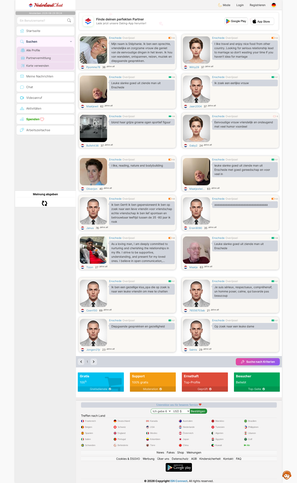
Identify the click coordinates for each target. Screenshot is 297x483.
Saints (193, 349)
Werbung (149, 458)
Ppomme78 (93, 67)
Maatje (193, 267)
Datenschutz (180, 458)
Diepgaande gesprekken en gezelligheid (138, 326)
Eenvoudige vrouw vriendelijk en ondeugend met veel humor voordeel (243, 124)
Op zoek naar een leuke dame (234, 326)
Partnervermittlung (38, 58)
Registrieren (257, 5)
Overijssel (128, 37)
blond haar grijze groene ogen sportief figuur (141, 122)
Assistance (287, 475)
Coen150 (91, 310)
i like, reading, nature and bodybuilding (137, 165)
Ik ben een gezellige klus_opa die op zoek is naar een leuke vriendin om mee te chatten (140, 289)
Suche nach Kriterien (260, 361)
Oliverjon (91, 188)
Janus (90, 228)
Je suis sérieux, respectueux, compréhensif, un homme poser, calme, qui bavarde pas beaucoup (243, 291)
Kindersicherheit (210, 458)
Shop (180, 452)
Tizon (89, 267)
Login (240, 5)
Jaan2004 (195, 106)
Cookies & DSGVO (128, 458)
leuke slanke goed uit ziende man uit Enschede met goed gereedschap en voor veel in (242, 170)
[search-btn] (69, 20)
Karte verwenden (37, 65)
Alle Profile (33, 50)
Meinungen (194, 452)
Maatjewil (92, 106)
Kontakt (228, 458)
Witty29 (194, 67)
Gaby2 (193, 145)
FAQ (238, 458)
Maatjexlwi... (197, 188)
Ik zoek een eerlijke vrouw (231, 83)
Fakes (171, 452)
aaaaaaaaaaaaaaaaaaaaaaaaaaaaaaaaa (241, 204)
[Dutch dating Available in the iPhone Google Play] (179, 465)
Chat (48, 5)
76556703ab (197, 310)
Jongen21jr (93, 349)
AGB (194, 458)
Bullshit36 (92, 145)
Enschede (115, 37)
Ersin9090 (195, 228)
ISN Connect (178, 481)
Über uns (163, 458)
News (160, 452)
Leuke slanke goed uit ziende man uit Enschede (136, 85)
